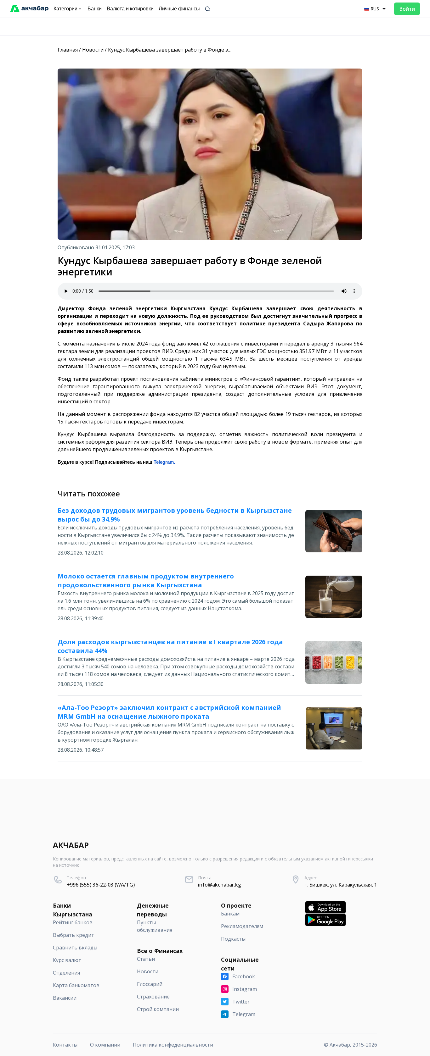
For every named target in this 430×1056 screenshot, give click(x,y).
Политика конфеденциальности (173, 1044)
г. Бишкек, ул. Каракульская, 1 (340, 884)
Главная (68, 49)
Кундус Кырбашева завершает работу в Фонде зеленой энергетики (192, 49)
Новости (93, 49)
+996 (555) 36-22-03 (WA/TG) (101, 884)
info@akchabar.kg (219, 884)
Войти (407, 8)
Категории (65, 8)
